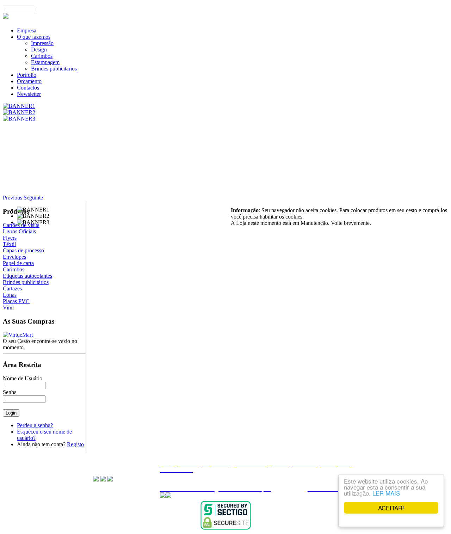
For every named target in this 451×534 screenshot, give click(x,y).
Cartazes (12, 288)
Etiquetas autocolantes (27, 276)
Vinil (8, 308)
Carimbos (13, 269)
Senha (10, 392)
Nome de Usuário (22, 378)
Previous (12, 198)
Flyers (10, 238)
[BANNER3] (19, 119)
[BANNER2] (19, 112)
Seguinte (33, 198)
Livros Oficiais (19, 231)
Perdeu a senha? (35, 425)
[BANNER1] (19, 106)
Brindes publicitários (26, 282)
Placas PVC (16, 301)
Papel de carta (18, 263)
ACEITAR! (391, 507)
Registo (75, 444)
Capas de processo (23, 250)
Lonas (10, 295)
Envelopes (14, 257)
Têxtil (9, 244)
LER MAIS (386, 493)
